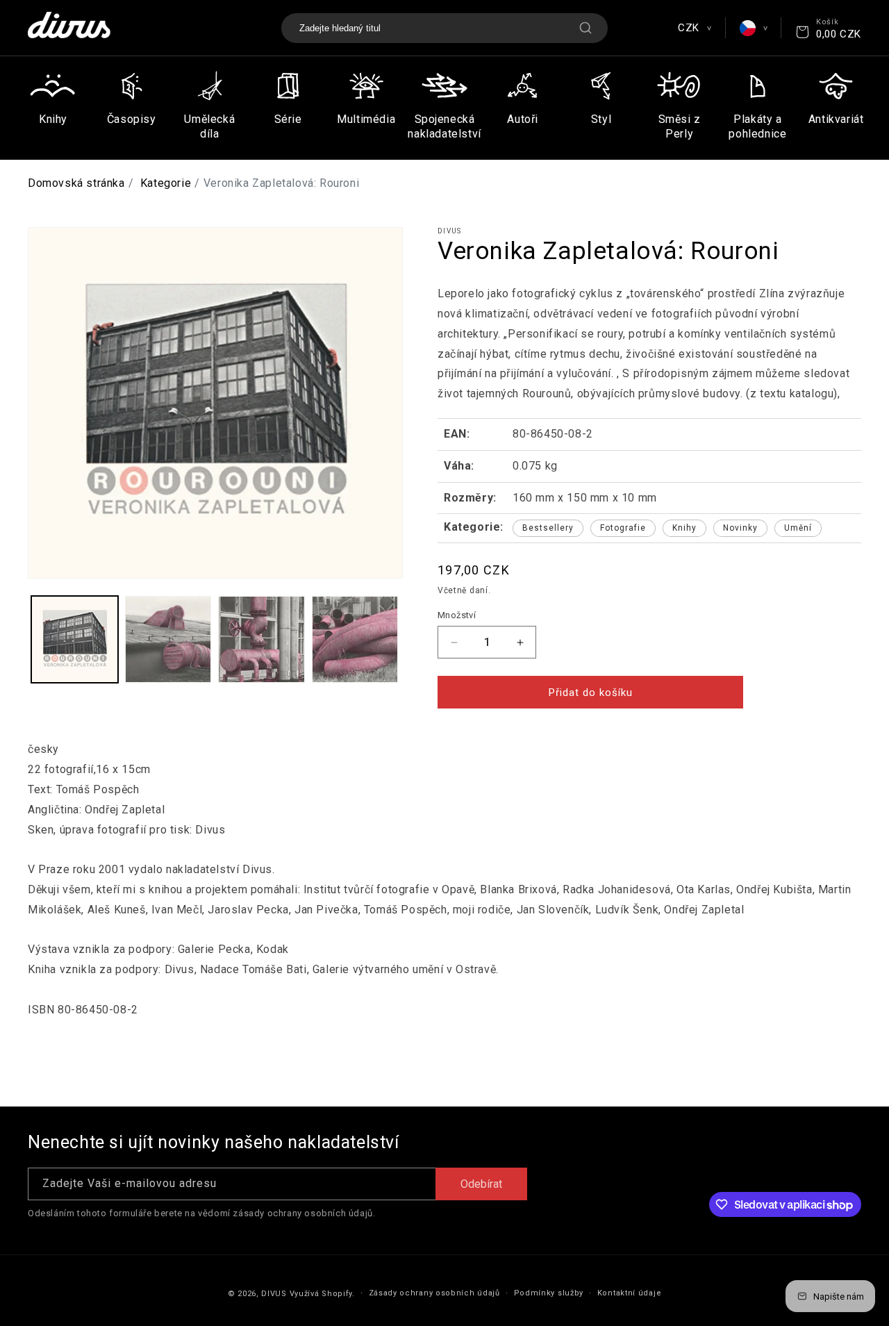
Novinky (740, 528)
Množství (457, 615)
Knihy (684, 528)
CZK (694, 28)
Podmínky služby (549, 1293)
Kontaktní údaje (629, 1293)
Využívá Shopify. (322, 1293)
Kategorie (165, 183)
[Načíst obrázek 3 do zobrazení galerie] (261, 639)
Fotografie (623, 528)
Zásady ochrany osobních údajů (434, 1293)
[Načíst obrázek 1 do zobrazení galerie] (74, 639)
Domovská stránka (76, 183)
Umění (798, 528)
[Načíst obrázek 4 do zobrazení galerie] (355, 639)
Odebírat (481, 1184)
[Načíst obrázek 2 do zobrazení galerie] (168, 639)
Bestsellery (548, 528)
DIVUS (274, 1293)
